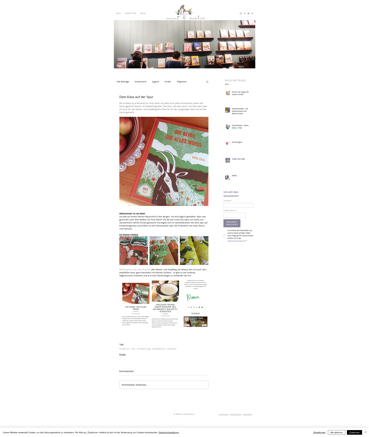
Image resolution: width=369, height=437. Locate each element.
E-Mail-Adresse (230, 210)
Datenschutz (235, 414)
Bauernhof (171, 349)
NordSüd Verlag (143, 349)
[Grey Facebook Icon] (244, 13)
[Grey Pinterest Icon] (252, 13)
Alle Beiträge (123, 81)
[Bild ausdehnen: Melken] (133, 250)
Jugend (155, 81)
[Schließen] (365, 432)
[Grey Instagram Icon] (240, 13)
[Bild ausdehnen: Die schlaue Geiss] (194, 250)
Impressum (223, 414)
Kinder (168, 81)
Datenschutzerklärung (169, 432)
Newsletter (247, 414)
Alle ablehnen (336, 432)
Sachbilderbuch (158, 349)
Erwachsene (140, 81)
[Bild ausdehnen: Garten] (163, 250)
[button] (207, 81)
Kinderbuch (124, 349)
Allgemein (182, 81)
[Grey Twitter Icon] (248, 13)
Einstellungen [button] (319, 432)
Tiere (133, 349)
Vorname (227, 201)
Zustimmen (354, 432)
